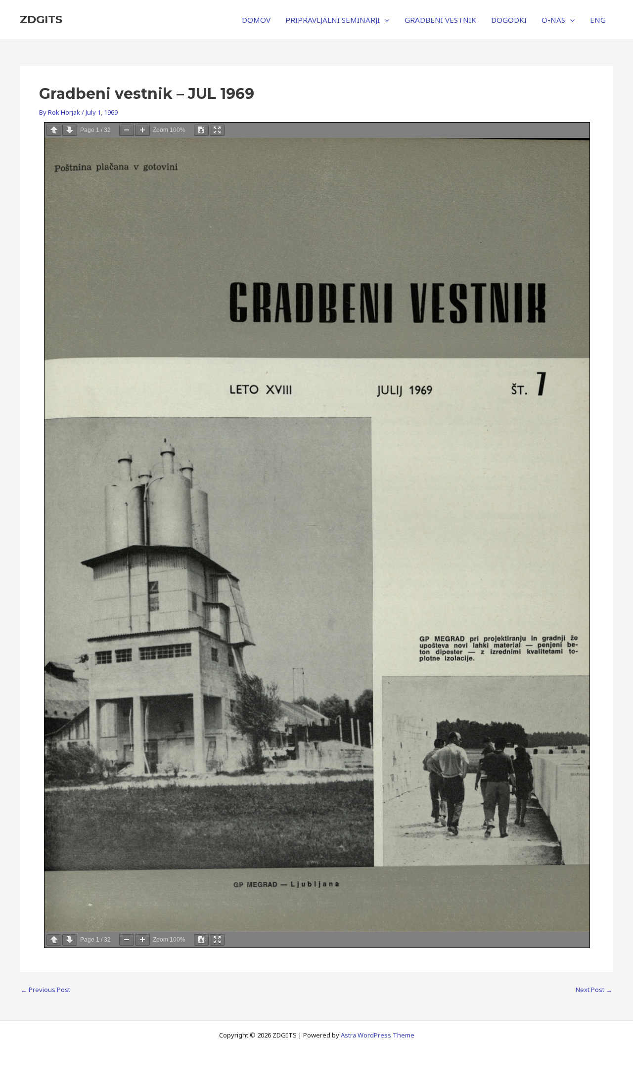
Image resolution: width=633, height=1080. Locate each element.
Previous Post (45, 990)
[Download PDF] (201, 130)
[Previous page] (53, 130)
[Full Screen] (217, 130)
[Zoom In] (142, 130)
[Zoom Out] (126, 130)
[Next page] (69, 130)
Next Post (594, 990)
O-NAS (553, 20)
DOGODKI (509, 20)
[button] (384, 20)
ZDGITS (41, 19)
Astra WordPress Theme (377, 1035)
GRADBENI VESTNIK (440, 20)
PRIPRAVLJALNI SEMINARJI (332, 20)
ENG (598, 20)
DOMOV (256, 20)
